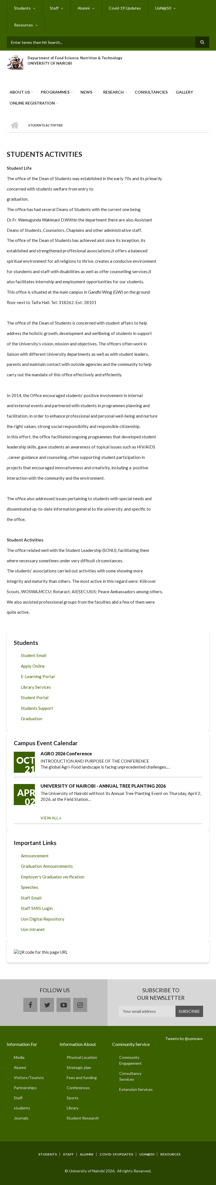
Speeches (29, 887)
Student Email (33, 655)
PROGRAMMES (55, 92)
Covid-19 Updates (125, 8)
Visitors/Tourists (29, 1077)
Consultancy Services (130, 1076)
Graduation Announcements (47, 866)
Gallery (184, 92)
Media (19, 1057)
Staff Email (31, 897)
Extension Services (136, 1089)
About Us (20, 92)
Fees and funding (82, 1077)
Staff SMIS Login (37, 908)
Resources (23, 24)
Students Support (37, 708)
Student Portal (34, 697)
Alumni (84, 8)
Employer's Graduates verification (52, 876)
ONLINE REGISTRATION (32, 103)
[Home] (15, 61)
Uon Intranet (33, 929)
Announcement (35, 855)
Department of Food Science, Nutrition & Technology (75, 58)
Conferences (78, 1087)
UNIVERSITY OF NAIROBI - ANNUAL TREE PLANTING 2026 (103, 786)
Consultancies (151, 92)
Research (113, 92)
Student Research (83, 1118)
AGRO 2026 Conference (66, 753)
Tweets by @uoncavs (184, 1038)
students (22, 1107)
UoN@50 (163, 8)
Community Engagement (130, 1060)
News (86, 92)
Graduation (31, 718)
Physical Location (82, 1057)
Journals (21, 1118)
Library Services (36, 687)
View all (49, 817)
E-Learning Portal (38, 676)
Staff (54, 8)
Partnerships (25, 1087)
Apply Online (33, 666)
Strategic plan (79, 1067)
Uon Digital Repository (42, 918)
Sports (72, 1097)
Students (22, 8)
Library (72, 1107)
